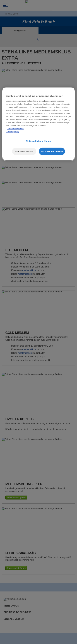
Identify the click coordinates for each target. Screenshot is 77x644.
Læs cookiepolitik (15, 128)
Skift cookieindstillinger (38, 141)
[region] (38, 124)
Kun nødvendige (24, 151)
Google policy (12, 132)
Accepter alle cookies (52, 151)
